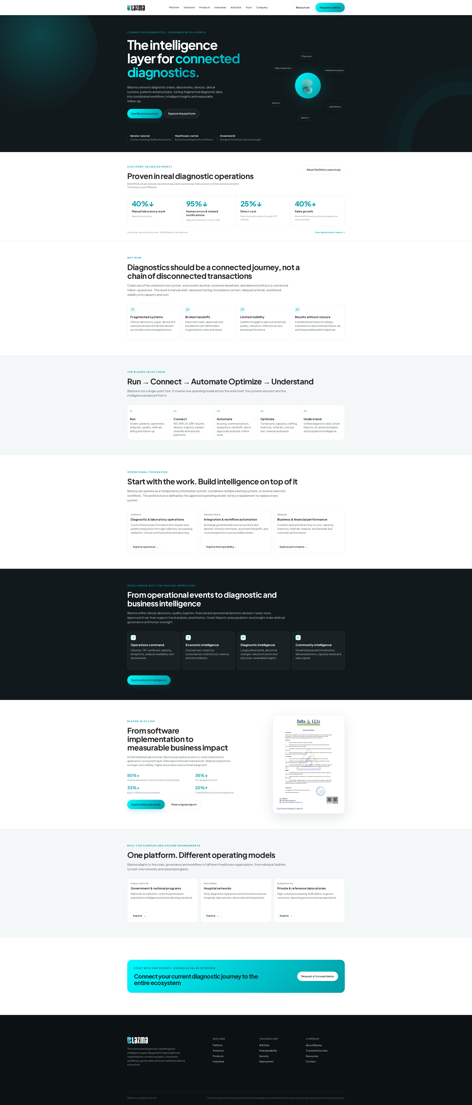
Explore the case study (146, 804)
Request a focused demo (317, 976)
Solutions (189, 7)
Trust (249, 7)
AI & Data (236, 7)
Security (264, 1056)
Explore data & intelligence (148, 680)
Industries (220, 7)
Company (262, 7)
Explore (137, 915)
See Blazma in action (144, 113)
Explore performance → (293, 546)
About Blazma (314, 1045)
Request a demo (330, 7)
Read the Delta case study (324, 169)
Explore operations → (145, 546)
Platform (174, 7)
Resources (303, 7)
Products (204, 7)
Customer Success (317, 1050)
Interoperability (268, 1050)
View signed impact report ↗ (330, 232)
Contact (311, 1061)
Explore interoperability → (221, 546)
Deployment (266, 1061)
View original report (184, 804)
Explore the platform (181, 113)
